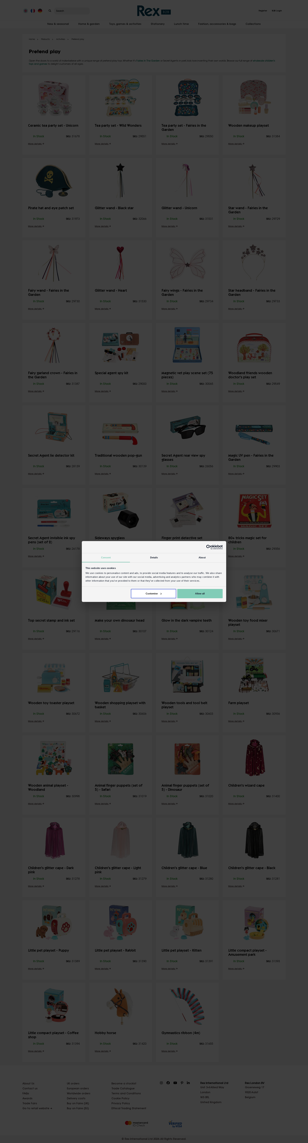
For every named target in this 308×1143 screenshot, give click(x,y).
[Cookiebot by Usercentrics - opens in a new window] (209, 547)
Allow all (200, 593)
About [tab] (202, 557)
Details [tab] (154, 557)
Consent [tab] (106, 557)
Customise (152, 593)
